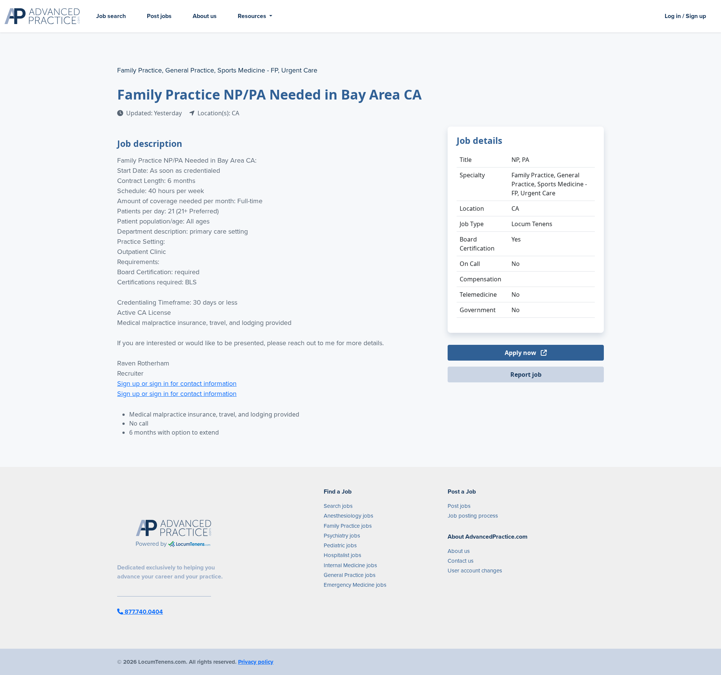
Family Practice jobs (348, 526)
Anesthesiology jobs (348, 515)
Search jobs (338, 506)
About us (205, 16)
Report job (526, 374)
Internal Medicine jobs (350, 565)
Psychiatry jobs (342, 535)
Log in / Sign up (685, 16)
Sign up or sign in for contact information (177, 383)
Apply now (521, 353)
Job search (111, 16)
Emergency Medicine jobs (355, 585)
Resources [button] (253, 16)
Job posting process (473, 515)
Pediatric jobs (340, 545)
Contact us (461, 561)
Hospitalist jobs (342, 555)
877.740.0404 (143, 611)
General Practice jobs (350, 575)
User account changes (475, 570)
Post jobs (159, 16)
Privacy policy (255, 662)
